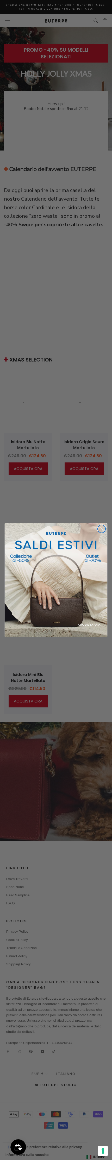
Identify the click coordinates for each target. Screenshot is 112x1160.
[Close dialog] (102, 529)
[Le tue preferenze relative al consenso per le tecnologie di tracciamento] (103, 1151)
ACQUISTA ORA (89, 625)
